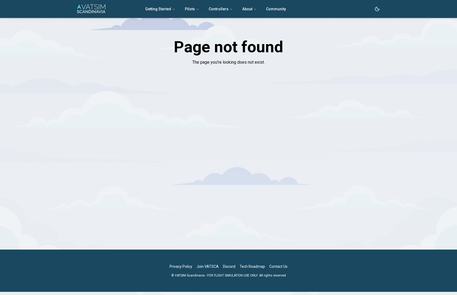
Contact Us (278, 266)
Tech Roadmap (252, 266)
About (247, 9)
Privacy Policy (181, 266)
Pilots (190, 9)
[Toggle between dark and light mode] (377, 9)
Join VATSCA (207, 266)
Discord (229, 266)
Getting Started (158, 9)
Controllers (219, 9)
